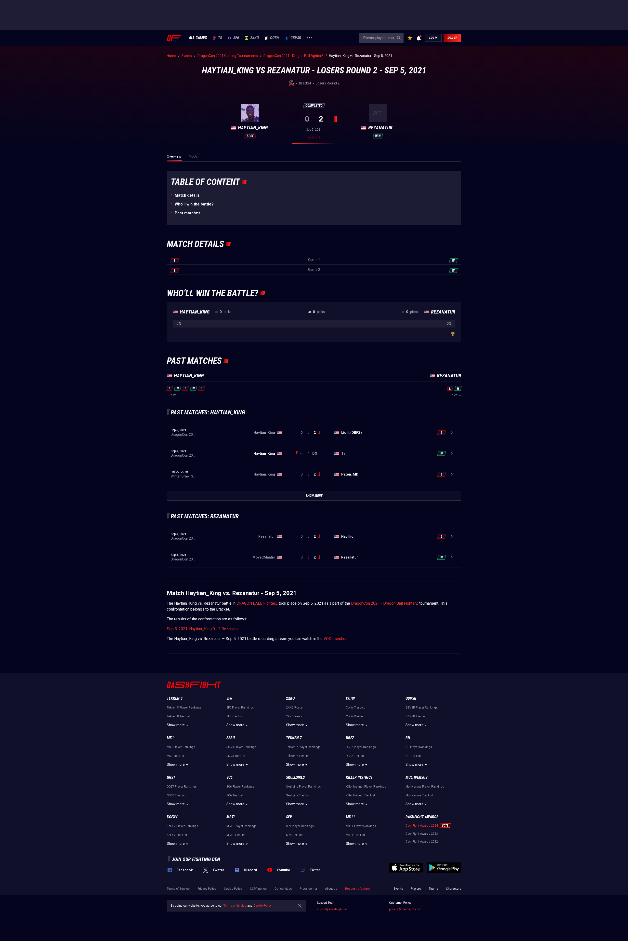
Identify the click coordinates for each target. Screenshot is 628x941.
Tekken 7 (294, 738)
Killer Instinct (359, 777)
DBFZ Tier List (355, 756)
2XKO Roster (294, 707)
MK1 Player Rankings (181, 747)
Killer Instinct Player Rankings (366, 786)
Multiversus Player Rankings (425, 786)
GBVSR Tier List (416, 716)
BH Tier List (413, 756)
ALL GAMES (198, 38)
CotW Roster (354, 716)
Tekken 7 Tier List (298, 756)
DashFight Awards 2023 (422, 833)
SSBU (230, 738)
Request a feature (357, 888)
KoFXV (172, 817)
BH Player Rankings (419, 747)
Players (416, 888)
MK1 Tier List (175, 756)
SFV (289, 817)
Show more (176, 725)
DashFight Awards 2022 (422, 841)
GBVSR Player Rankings (422, 707)
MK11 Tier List (355, 835)
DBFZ (350, 738)
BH (408, 738)
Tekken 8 (175, 698)
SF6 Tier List (234, 716)
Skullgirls (295, 777)
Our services (283, 888)
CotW (274, 38)
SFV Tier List (294, 835)
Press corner (308, 888)
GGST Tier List (176, 795)
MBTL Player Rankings (241, 826)
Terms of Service (178, 888)
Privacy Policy (206, 888)
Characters (453, 888)
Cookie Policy (233, 888)
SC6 (229, 777)
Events (398, 888)
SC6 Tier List (234, 795)
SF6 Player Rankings (240, 707)
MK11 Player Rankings (361, 826)
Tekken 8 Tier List (178, 716)
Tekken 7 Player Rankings (303, 747)
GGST (171, 777)
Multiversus (416, 777)
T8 (220, 38)
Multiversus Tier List (419, 795)
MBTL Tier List (236, 835)
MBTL (230, 817)
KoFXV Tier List (177, 835)
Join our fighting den (196, 859)
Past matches (187, 213)
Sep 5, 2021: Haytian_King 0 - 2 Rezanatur (203, 629)
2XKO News (294, 716)
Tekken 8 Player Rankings (184, 707)
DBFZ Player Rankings (361, 747)
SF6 (236, 38)
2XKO (254, 38)
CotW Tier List (355, 707)
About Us (331, 888)
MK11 (350, 817)
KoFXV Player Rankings (182, 826)
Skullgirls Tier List (298, 795)
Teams (433, 888)
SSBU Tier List (235, 756)
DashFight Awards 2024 (422, 825)
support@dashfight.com (333, 909)
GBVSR (295, 38)
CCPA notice (258, 888)
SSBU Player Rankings (241, 747)
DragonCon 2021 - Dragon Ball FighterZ (384, 603)
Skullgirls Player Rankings (303, 786)
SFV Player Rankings (300, 826)
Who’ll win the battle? (194, 204)
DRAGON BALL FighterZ (257, 603)
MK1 (170, 738)
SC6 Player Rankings (240, 786)
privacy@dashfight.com (405, 909)
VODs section (335, 638)
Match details (187, 195)
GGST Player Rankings (182, 786)
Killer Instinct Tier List (360, 795)
